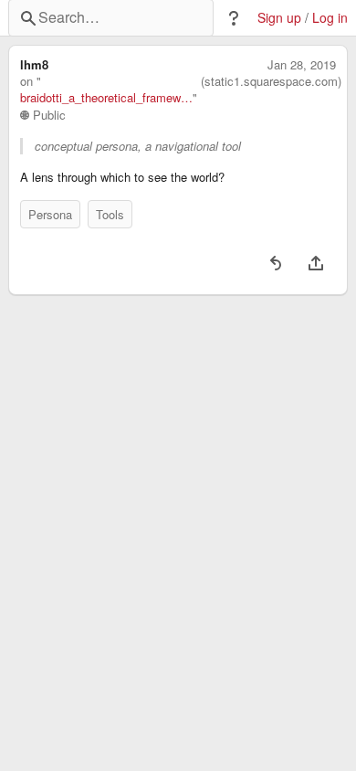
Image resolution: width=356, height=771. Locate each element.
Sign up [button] (279, 17)
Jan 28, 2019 (301, 65)
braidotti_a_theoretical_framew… (106, 98)
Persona (50, 214)
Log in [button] (330, 17)
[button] (234, 18)
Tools (110, 214)
